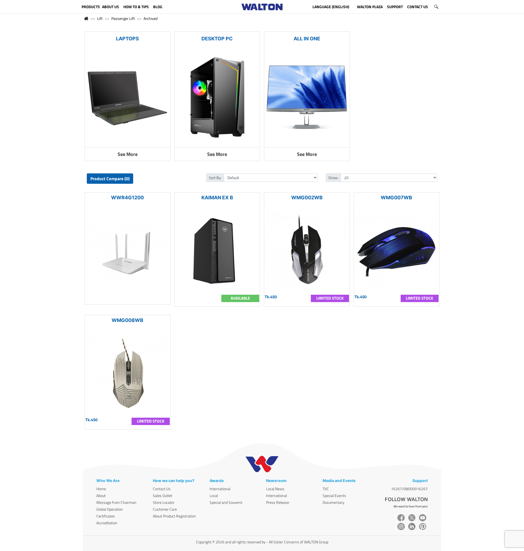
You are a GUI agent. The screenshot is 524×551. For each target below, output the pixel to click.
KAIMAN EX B (217, 197)
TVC (326, 489)
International (220, 489)
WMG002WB (307, 197)
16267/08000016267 (409, 489)
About (101, 495)
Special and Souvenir (226, 502)
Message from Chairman (116, 502)
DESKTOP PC (217, 38)
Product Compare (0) (110, 178)
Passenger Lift (123, 18)
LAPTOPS (127, 38)
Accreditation (106, 523)
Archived (150, 18)
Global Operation (109, 509)
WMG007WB (396, 197)
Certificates (105, 516)
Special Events (334, 495)
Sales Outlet (162, 495)
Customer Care (165, 509)
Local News (275, 489)
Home (101, 489)
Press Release (277, 502)
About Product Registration (174, 516)
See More (128, 154)
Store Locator (163, 502)
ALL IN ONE (307, 38)
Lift (100, 18)
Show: (333, 177)
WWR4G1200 (127, 197)
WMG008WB (127, 320)
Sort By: (215, 177)
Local (214, 495)
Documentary (333, 502)
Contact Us (162, 489)
